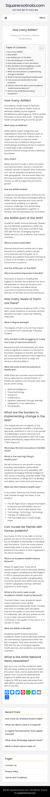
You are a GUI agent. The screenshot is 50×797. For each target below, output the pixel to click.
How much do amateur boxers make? (24, 718)
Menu (42, 17)
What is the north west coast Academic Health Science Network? (25, 86)
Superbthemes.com (26, 793)
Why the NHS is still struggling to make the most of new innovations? (24, 67)
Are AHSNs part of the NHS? (19, 57)
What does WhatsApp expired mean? (24, 740)
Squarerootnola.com (25, 5)
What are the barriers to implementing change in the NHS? (24, 73)
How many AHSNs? (15, 52)
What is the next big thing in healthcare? (25, 77)
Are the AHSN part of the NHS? (21, 60)
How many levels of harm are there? (23, 63)
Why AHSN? (12, 55)
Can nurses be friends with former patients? (22, 81)
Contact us (11, 765)
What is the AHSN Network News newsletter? (21, 92)
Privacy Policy (11, 771)
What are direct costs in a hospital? (23, 724)
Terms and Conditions (16, 777)
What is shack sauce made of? (20, 746)
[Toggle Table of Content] (40, 48)
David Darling (25, 38)
